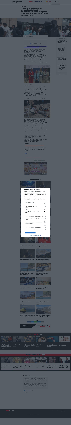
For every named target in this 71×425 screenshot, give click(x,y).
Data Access (35, 235)
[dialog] (35, 212)
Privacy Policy (39, 235)
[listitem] (35, 202)
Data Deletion (31, 235)
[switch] (45, 203)
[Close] (48, 189)
